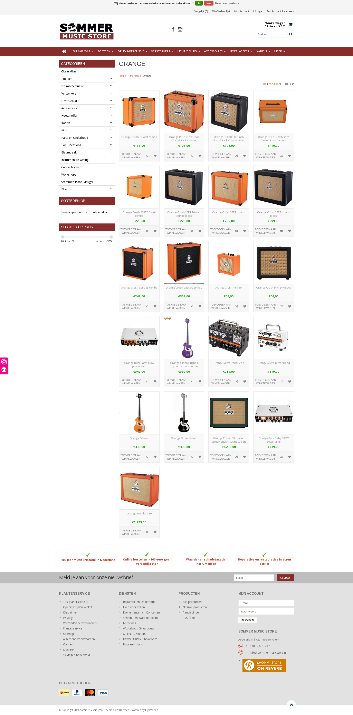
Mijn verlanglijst (221, 11)
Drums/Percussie (131, 51)
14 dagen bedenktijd (76, 655)
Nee (209, 3)
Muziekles (129, 623)
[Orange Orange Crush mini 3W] (229, 243)
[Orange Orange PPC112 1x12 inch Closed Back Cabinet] (274, 93)
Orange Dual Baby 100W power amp (139, 364)
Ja (199, 3)
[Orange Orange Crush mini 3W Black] (274, 243)
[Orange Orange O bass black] (184, 394)
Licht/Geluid (187, 51)
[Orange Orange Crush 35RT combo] (229, 168)
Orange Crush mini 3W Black (273, 287)
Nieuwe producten (195, 607)
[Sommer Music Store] (87, 31)
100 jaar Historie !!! (75, 602)
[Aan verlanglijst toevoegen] (155, 155)
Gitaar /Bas (81, 51)
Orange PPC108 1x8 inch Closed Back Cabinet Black (228, 138)
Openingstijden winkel (77, 607)
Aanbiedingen (191, 612)
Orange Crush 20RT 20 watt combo (139, 214)
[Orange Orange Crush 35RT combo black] (274, 168)
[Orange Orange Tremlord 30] (139, 469)
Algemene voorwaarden (79, 639)
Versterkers (160, 51)
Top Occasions (71, 145)
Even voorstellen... (135, 607)
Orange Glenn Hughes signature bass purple (184, 364)
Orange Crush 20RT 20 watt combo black (184, 214)
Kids (64, 130)
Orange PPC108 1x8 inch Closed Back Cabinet (184, 138)
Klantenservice (72, 628)
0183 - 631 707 (260, 646)
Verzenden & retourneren (80, 623)
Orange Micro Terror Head (273, 363)
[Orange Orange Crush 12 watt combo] (139, 93)
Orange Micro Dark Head (228, 363)
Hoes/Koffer (239, 51)
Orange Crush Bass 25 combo (139, 287)
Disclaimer (70, 612)
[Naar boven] (291, 704)
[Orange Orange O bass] (139, 394)
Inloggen (258, 11)
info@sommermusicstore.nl (268, 652)
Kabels (261, 51)
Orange (147, 76)
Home (122, 76)
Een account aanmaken (280, 11)
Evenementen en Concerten (141, 612)
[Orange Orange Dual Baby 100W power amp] (139, 318)
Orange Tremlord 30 (139, 513)
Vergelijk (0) (201, 11)
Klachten (69, 650)
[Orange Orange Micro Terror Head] (274, 318)
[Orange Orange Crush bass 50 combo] (184, 243)
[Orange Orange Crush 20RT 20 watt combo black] (184, 168)
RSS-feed (189, 618)
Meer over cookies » (227, 3)
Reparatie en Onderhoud (139, 602)
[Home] (64, 51)
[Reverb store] (266, 666)
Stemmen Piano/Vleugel (77, 182)
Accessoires (213, 51)
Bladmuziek (69, 152)
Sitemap (68, 634)
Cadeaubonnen (71, 167)
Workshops (68, 174)
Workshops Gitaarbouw (138, 628)
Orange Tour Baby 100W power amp (274, 439)
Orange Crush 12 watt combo (139, 137)
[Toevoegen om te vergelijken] (147, 155)
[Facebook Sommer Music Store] (173, 29)
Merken (134, 76)
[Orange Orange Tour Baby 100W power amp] (274, 394)
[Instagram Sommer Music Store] (179, 29)
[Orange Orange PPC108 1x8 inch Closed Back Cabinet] (184, 93)
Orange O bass (139, 438)
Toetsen (104, 51)
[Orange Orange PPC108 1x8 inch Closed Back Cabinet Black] (229, 93)
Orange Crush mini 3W (228, 287)
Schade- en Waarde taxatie (141, 618)
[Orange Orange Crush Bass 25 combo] (139, 243)
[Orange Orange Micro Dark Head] (229, 318)
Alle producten (192, 602)
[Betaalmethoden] (64, 692)
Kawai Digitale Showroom (140, 639)
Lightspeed (151, 710)
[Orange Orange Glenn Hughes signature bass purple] (184, 318)
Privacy (68, 618)
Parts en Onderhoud (74, 138)
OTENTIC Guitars (134, 634)
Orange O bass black (184, 438)
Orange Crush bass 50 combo (184, 287)
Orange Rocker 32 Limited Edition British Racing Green (229, 439)
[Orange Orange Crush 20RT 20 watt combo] (139, 168)
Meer (278, 51)
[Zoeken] (290, 34)
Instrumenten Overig (74, 160)
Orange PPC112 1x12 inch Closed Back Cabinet (273, 138)
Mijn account (241, 11)
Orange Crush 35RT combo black (273, 214)
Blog (64, 189)
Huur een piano (133, 644)
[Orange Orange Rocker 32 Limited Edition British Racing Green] (229, 394)
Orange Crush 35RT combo (228, 212)
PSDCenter (122, 710)
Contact (68, 644)
